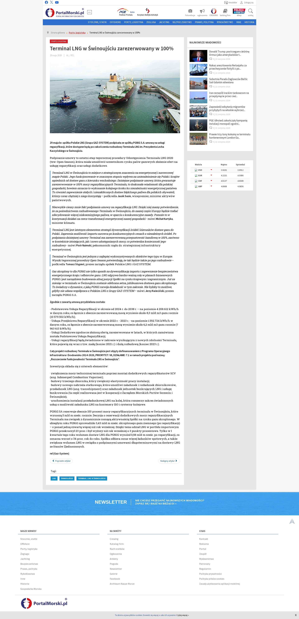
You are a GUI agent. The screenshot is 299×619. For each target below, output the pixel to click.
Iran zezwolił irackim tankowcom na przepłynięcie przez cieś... (229, 94)
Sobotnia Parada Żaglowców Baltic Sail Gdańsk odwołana (228, 80)
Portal (202, 548)
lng (54, 478)
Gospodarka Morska (30, 588)
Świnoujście (67, 478)
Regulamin (205, 568)
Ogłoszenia (116, 553)
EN (89, 12)
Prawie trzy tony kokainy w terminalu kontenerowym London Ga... (230, 136)
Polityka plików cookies (211, 578)
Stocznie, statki (97, 22)
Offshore (115, 22)
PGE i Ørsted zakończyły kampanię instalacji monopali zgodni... (228, 122)
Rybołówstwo (225, 22)
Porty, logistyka (133, 22)
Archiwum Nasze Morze (122, 583)
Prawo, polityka (204, 22)
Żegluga (151, 22)
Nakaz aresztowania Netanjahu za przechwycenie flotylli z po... (228, 67)
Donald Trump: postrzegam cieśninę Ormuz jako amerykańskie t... (229, 53)
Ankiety (114, 558)
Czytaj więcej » (182, 615)
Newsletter (116, 568)
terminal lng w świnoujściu (92, 478)
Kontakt (203, 538)
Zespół (202, 553)
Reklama (204, 543)
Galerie (113, 573)
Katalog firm (117, 543)
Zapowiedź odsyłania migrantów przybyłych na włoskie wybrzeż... (227, 108)
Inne (238, 22)
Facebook (115, 578)
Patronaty (204, 563)
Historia (249, 22)
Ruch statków (117, 548)
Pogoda (114, 563)
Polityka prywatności (210, 573)
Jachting (164, 22)
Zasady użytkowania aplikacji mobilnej (219, 583)
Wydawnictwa (206, 558)
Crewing (114, 538)
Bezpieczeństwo (182, 22)
